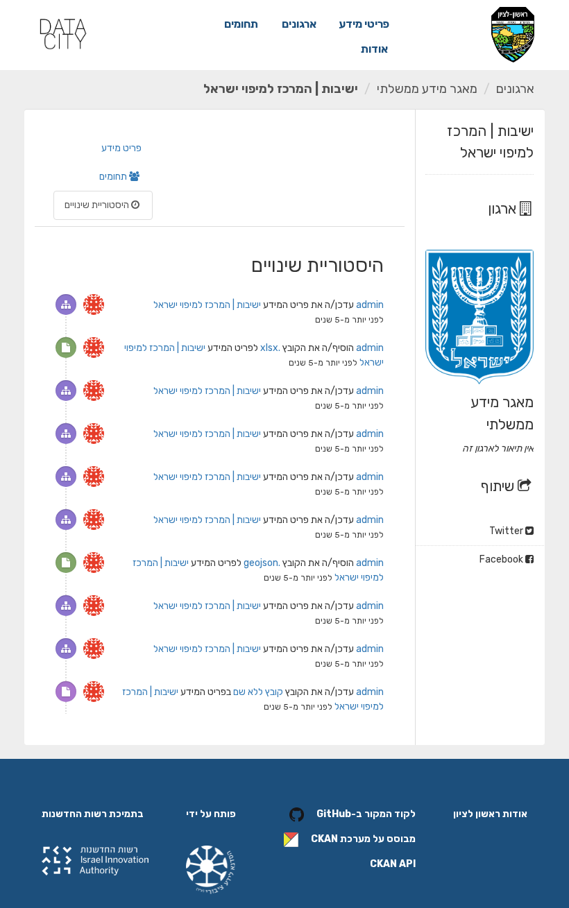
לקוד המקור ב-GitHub (366, 814)
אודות (374, 48)
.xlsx (270, 348)
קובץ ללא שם (258, 692)
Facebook (502, 559)
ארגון (504, 208)
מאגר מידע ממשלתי (427, 88)
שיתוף (499, 486)
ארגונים (299, 24)
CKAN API (393, 864)
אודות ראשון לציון (490, 814)
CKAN (324, 839)
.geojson (262, 563)
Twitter (507, 531)
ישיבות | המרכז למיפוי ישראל (280, 88)
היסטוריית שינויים (98, 205)
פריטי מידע (364, 24)
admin (370, 305)
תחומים (241, 24)
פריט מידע (121, 148)
